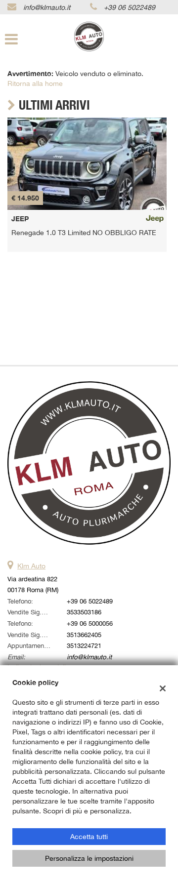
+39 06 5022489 (129, 7)
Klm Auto (31, 566)
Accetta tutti (89, 837)
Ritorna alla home (35, 83)
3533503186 (84, 612)
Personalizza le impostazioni (89, 858)
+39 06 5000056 (90, 623)
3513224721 (84, 645)
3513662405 (84, 635)
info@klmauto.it (46, 7)
